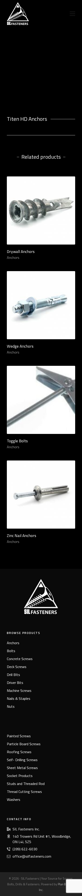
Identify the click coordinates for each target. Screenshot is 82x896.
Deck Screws (16, 666)
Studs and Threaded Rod (26, 783)
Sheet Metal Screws (22, 767)
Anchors (13, 257)
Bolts (11, 650)
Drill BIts (13, 674)
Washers (13, 799)
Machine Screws (19, 690)
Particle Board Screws (24, 744)
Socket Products (20, 775)
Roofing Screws (19, 752)
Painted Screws (19, 736)
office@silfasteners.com (32, 856)
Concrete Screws (20, 658)
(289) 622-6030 (25, 849)
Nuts (11, 706)
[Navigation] (72, 13)
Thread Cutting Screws (24, 791)
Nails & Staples (18, 698)
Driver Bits (15, 682)
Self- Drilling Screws (22, 759)
